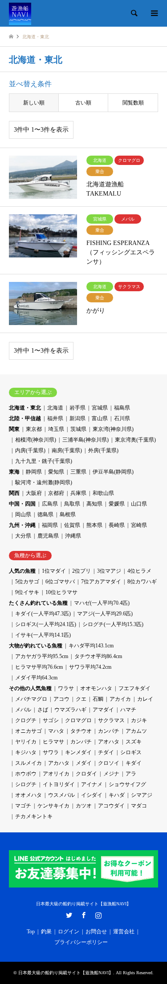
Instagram (98, 915)
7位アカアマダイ (101, 581)
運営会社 (123, 931)
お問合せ (96, 931)
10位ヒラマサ (61, 592)
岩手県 (77, 408)
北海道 (55, 408)
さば (42, 710)
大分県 (23, 536)
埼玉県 (56, 429)
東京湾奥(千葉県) (135, 440)
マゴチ (23, 806)
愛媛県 (117, 504)
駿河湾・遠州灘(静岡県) (43, 482)
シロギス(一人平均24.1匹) (45, 624)
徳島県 (45, 514)
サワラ (51, 752)
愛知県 (56, 472)
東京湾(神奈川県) (113, 429)
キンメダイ (78, 752)
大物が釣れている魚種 (35, 646)
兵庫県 (78, 493)
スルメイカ (28, 763)
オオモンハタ (96, 688)
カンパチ (108, 731)
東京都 (34, 429)
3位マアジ (109, 571)
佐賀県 (72, 525)
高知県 (94, 504)
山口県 (139, 504)
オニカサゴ (28, 731)
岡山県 (23, 514)
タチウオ (81, 731)
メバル (23, 710)
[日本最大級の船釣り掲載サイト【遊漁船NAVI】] (20, 13)
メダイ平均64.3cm (36, 678)
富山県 (100, 418)
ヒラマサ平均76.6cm (39, 667)
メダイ (84, 763)
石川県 (122, 418)
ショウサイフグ (127, 784)
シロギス (131, 752)
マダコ (139, 806)
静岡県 (34, 472)
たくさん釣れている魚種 (38, 603)
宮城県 (100, 408)
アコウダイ (111, 806)
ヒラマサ (53, 742)
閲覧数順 (133, 103)
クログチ (26, 720)
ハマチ (128, 710)
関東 (14, 429)
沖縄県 (73, 536)
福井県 (55, 418)
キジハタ (26, 752)
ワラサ (66, 688)
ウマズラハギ (70, 710)
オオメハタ (28, 795)
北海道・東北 (25, 408)
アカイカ (120, 699)
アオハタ (108, 742)
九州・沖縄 (22, 525)
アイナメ (91, 784)
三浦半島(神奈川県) (85, 440)
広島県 (50, 504)
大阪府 (34, 493)
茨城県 (78, 429)
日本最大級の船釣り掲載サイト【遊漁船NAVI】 (83, 903)
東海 (14, 472)
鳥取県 (72, 504)
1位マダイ (54, 571)
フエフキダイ (134, 688)
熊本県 (94, 525)
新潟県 (77, 418)
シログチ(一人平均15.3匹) (112, 624)
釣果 (46, 931)
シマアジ (141, 795)
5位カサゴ (27, 581)
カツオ (84, 806)
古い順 (83, 103)
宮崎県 (139, 525)
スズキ (134, 742)
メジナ (111, 774)
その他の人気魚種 (30, 688)
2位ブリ (81, 571)
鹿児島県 (48, 536)
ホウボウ (26, 774)
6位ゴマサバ (60, 581)
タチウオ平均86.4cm (98, 656)
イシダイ (91, 795)
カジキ (139, 720)
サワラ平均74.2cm (90, 667)
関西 (14, 493)
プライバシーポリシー (81, 942)
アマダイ (103, 710)
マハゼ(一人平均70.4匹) (102, 603)
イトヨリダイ (59, 784)
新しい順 (34, 103)
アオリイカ (56, 774)
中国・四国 (22, 504)
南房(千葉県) (67, 450)
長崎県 (117, 525)
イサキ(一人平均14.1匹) (43, 635)
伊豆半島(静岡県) (113, 472)
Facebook (84, 915)
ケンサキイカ (53, 806)
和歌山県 (103, 493)
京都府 (56, 493)
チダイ (106, 752)
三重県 (78, 472)
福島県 (122, 408)
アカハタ (58, 763)
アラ (131, 774)
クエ (81, 699)
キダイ (134, 763)
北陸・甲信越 (25, 418)
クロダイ (86, 774)
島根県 (68, 514)
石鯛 (98, 699)
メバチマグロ (31, 699)
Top (31, 931)
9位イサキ (27, 592)
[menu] (153, 13)
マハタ (56, 731)
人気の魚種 (22, 571)
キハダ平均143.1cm (91, 646)
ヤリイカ (26, 742)
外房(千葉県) (103, 450)
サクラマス (111, 720)
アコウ (61, 699)
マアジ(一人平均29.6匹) (105, 613)
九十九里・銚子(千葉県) (43, 461)
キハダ (117, 795)
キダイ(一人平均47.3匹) (43, 613)
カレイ (145, 699)
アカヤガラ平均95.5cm (41, 656)
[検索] (133, 13)
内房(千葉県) (30, 450)
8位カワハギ (142, 581)
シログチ (26, 784)
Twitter (69, 915)
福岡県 (50, 525)
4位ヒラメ (139, 571)
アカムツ (136, 731)
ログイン (68, 931)
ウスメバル (61, 795)
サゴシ (51, 720)
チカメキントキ (34, 816)
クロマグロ (78, 720)
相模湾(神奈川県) (35, 440)
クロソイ (108, 763)
